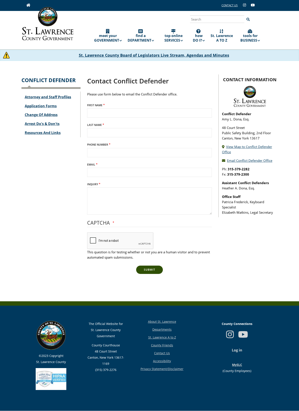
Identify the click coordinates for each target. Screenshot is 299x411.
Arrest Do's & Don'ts (42, 123)
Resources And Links (43, 132)
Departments (162, 329)
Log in (237, 350)
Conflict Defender (48, 80)
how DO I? (198, 38)
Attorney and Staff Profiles (48, 97)
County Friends (162, 345)
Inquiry (92, 184)
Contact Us (162, 353)
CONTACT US (230, 5)
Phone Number (97, 144)
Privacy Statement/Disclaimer (162, 369)
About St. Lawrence (162, 321)
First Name (94, 105)
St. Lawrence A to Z (162, 337)
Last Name (94, 125)
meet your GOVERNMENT (106, 38)
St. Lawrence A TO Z (222, 38)
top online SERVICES (173, 38)
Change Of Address (41, 114)
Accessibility (162, 361)
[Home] (47, 26)
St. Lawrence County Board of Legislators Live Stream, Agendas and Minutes (154, 55)
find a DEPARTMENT (139, 38)
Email (91, 164)
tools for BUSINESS (249, 38)
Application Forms (41, 106)
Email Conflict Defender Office (249, 160)
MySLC (237, 365)
